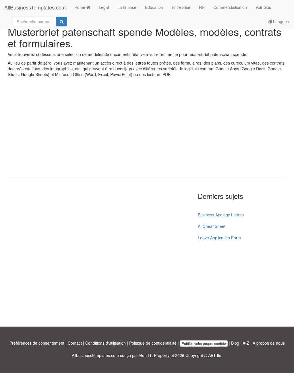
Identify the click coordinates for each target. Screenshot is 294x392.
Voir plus (263, 7)
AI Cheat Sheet (211, 226)
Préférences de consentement (36, 343)
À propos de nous (269, 343)
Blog (235, 343)
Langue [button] (279, 21)
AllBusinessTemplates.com (35, 7)
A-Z (246, 343)
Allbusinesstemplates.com (95, 355)
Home (80, 7)
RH (202, 7)
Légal (104, 7)
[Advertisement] (147, 132)
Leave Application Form (219, 237)
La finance (126, 7)
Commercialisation (230, 7)
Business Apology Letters (221, 215)
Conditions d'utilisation (105, 343)
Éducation (154, 7)
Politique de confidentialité (153, 343)
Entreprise (181, 7)
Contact (75, 343)
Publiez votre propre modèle (204, 343)
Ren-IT (145, 355)
